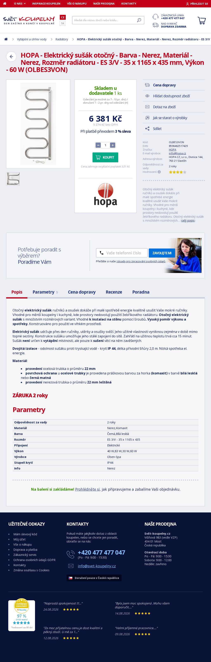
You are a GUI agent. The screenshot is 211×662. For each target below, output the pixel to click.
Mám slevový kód (25, 534)
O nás (18, 3)
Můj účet (19, 539)
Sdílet (157, 128)
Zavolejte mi (161, 253)
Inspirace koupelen (46, 3)
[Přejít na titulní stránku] (29, 20)
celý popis (188, 220)
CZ (62, 17)
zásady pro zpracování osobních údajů (140, 261)
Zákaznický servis (24, 555)
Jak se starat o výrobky (170, 117)
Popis (16, 292)
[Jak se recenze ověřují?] (159, 172)
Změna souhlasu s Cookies (31, 570)
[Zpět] (11, 56)
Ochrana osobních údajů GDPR (34, 560)
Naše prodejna (104, 3)
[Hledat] (139, 20)
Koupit (108, 157)
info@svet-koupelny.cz (97, 565)
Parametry (45, 292)
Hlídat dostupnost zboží (171, 95)
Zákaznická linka (172, 16)
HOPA (172, 149)
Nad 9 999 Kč (173, 25)
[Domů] (7, 3)
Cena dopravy (81, 292)
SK (62, 23)
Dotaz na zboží (164, 106)
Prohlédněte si (87, 489)
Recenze (114, 292)
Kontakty (128, 3)
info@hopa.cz (177, 153)
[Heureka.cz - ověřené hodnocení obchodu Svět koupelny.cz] (21, 630)
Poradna (140, 292)
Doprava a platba (25, 550)
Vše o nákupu (77, 3)
